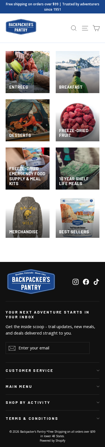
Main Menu (19, 386)
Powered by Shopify (52, 441)
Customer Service (29, 370)
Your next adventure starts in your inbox (48, 314)
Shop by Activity (28, 402)
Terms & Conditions (32, 418)
